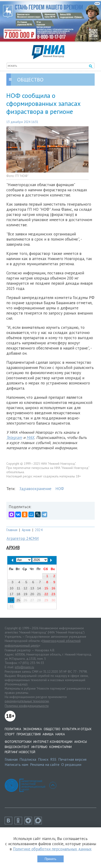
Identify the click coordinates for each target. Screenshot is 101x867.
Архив (26, 530)
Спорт (10, 734)
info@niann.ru (24, 667)
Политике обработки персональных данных (52, 849)
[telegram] (29, 822)
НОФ (59, 488)
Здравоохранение (35, 488)
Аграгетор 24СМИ (23, 538)
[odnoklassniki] (19, 822)
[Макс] (39, 822)
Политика (13, 729)
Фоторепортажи (18, 742)
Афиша (48, 734)
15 (46, 588)
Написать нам (16, 764)
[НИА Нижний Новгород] (48, 57)
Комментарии (60, 747)
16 (53, 588)
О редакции (71, 764)
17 (11, 594)
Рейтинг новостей (20, 752)
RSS (53, 759)
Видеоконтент (17, 747)
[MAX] (11, 514)
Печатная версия (72, 759)
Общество (52, 729)
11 (18, 588)
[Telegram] (44, 514)
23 (53, 594)
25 (18, 600)
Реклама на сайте (44, 764)
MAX (30, 437)
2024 (39, 530)
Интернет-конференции (52, 742)
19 (25, 594)
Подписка (27, 759)
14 (39, 588)
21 (39, 594)
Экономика (32, 729)
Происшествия (29, 734)
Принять (50, 859)
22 (46, 594)
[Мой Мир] (31, 514)
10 (11, 588)
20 (32, 594)
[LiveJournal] (38, 514)
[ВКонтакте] (18, 514)
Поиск (43, 759)
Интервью (39, 747)
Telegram (14, 437)
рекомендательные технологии (27, 701)
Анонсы (80, 742)
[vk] (10, 822)
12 (25, 588)
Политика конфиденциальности (27, 706)
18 (18, 594)
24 (11, 600)
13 (32, 588)
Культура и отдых (76, 729)
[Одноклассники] (24, 514)
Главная (11, 530)
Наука (60, 734)
